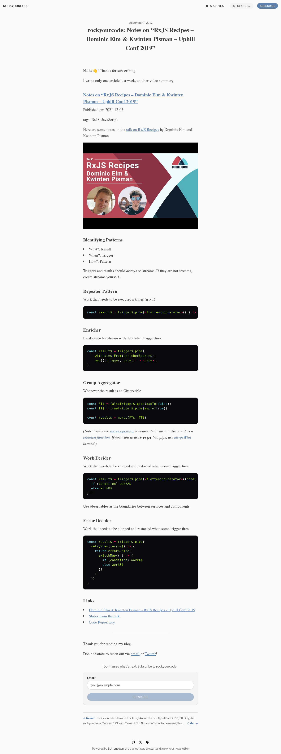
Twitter (150, 653)
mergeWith (182, 437)
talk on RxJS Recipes (142, 129)
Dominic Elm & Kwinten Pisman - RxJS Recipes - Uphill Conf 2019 (142, 609)
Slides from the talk (104, 616)
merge (122, 430)
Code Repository (102, 622)
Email (91, 677)
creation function (96, 437)
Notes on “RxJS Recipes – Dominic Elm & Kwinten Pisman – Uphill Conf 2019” (133, 98)
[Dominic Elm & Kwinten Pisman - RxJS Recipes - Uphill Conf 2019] (140, 186)
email (135, 653)
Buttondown (116, 748)
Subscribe (267, 5)
